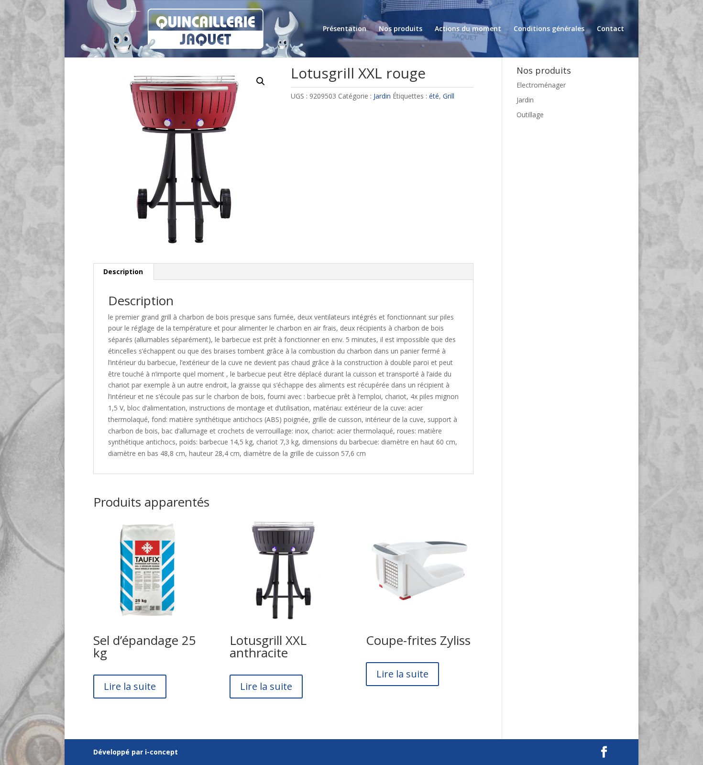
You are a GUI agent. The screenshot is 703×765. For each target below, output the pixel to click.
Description (123, 271)
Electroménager (541, 84)
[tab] (123, 272)
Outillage (530, 114)
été (434, 95)
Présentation (344, 29)
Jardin (382, 95)
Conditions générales (549, 29)
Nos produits (400, 29)
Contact (610, 29)
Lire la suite (130, 686)
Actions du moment (468, 29)
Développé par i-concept (135, 751)
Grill (448, 95)
